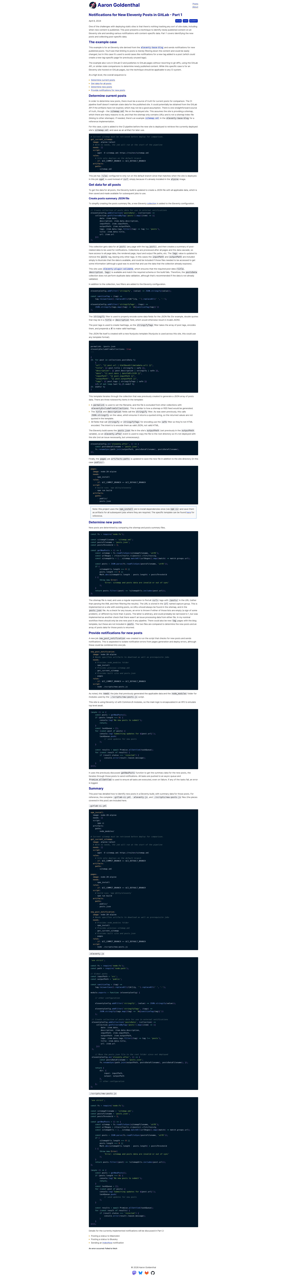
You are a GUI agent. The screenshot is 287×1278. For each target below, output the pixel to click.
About (195, 7)
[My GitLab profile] (147, 1275)
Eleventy (193, 21)
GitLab (178, 21)
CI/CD (185, 21)
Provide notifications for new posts (108, 90)
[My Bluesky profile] (141, 1274)
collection (151, 203)
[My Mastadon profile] (135, 1275)
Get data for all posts (101, 83)
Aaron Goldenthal (119, 5)
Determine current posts (103, 80)
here (188, 512)
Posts (195, 4)
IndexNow (107, 1242)
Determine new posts (101, 87)
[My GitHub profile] (153, 1275)
